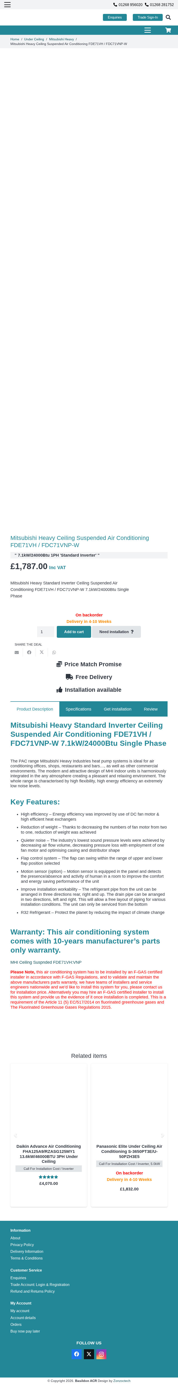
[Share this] (29, 652)
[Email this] (16, 652)
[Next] (162, 1135)
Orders (16, 1324)
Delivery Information (26, 1251)
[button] (7, 4)
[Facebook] (77, 1354)
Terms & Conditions (26, 1258)
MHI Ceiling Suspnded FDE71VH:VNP (46, 962)
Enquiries (18, 1278)
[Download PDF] (45, 1034)
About (15, 1238)
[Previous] (15, 1135)
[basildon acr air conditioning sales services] (26, 17)
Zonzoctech (121, 1381)
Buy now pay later (25, 1331)
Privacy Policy (22, 1245)
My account (19, 1311)
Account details (23, 1318)
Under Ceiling (34, 39)
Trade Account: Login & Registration (40, 1284)
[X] (89, 1354)
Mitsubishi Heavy (61, 39)
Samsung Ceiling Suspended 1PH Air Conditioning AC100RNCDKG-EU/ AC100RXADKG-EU (129, 1154)
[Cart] (168, 30)
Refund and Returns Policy (32, 1291)
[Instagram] (101, 1354)
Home (14, 39)
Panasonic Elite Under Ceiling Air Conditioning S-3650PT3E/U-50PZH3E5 (49, 1151)
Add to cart (74, 632)
